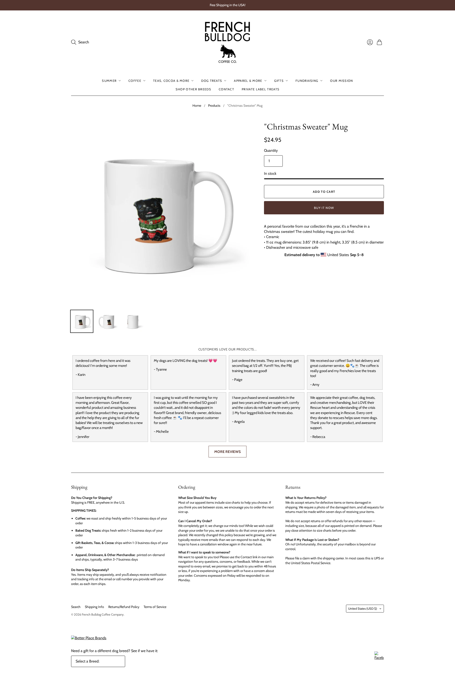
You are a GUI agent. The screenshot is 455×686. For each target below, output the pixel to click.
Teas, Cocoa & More (171, 81)
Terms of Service (155, 607)
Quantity (271, 150)
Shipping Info (94, 607)
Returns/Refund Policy (123, 607)
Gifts (279, 81)
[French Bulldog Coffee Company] (227, 42)
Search (76, 607)
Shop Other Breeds (193, 89)
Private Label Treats (260, 89)
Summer (109, 81)
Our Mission (341, 81)
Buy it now (324, 208)
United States (362, 608)
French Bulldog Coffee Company (103, 614)
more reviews (227, 451)
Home (196, 105)
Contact (226, 89)
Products (214, 105)
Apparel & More (248, 81)
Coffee (134, 81)
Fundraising (307, 81)
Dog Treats (211, 81)
